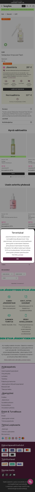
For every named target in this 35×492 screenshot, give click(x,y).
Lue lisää (20, 255)
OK (17, 259)
